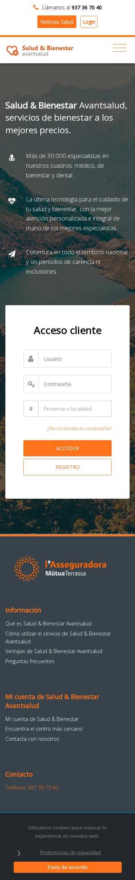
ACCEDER (67, 448)
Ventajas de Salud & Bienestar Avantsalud (53, 651)
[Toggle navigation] (119, 48)
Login (88, 21)
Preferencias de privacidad (70, 852)
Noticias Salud (56, 21)
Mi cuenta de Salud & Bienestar (41, 719)
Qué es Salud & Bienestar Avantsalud (48, 623)
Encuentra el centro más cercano (43, 728)
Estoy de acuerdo (67, 867)
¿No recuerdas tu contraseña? (79, 428)
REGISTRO (67, 467)
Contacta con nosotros (32, 738)
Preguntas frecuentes (29, 661)
